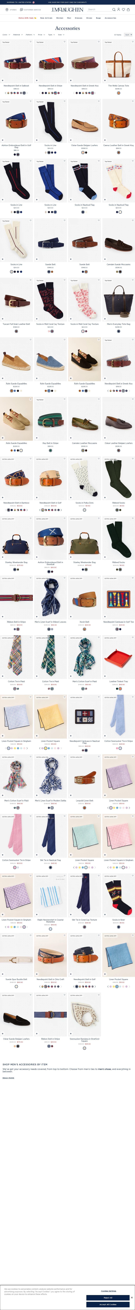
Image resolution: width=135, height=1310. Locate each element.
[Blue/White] (8, 748)
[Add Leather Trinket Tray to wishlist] (132, 637)
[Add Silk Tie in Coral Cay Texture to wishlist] (98, 875)
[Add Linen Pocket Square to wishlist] (64, 697)
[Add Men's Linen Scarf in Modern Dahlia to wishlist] (64, 756)
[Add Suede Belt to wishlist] (64, 220)
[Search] (113, 9)
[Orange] (120, 688)
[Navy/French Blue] (48, 152)
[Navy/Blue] (14, 629)
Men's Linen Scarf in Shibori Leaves (50, 622)
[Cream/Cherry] (45, 152)
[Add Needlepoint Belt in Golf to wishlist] (64, 458)
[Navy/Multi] (24, 93)
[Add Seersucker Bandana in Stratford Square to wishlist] (98, 995)
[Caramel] (11, 390)
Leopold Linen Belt (84, 801)
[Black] (86, 152)
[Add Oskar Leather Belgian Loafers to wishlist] (132, 399)
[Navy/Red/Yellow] (18, 629)
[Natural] (84, 807)
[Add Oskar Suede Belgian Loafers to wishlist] (98, 101)
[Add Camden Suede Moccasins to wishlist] (132, 220)
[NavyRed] (17, 93)
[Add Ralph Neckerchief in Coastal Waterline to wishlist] (64, 875)
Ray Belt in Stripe (50, 443)
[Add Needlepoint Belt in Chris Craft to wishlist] (64, 935)
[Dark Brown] (52, 271)
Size (60, 34)
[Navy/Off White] (21, 93)
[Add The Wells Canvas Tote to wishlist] (132, 41)
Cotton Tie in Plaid (16, 681)
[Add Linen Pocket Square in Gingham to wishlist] (30, 697)
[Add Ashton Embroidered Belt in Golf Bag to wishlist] (30, 101)
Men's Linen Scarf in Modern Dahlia (50, 801)
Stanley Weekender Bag (16, 562)
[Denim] (14, 390)
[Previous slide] (5, 93)
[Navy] (42, 93)
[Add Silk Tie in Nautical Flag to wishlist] (64, 816)
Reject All (108, 1298)
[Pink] (117, 748)
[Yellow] (14, 748)
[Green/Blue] (18, 688)
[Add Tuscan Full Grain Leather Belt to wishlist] (30, 280)
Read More (8, 1078)
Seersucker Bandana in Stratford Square (84, 1040)
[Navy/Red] (52, 152)
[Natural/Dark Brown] (118, 152)
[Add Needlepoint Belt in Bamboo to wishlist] (30, 458)
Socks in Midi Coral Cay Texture (50, 324)
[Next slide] (27, 93)
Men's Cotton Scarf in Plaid (85, 681)
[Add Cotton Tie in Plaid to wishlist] (30, 637)
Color (5, 34)
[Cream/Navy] (52, 629)
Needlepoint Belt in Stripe (50, 86)
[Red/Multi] (14, 688)
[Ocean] (18, 748)
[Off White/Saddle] (118, 93)
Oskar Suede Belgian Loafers (84, 145)
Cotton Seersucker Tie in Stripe (16, 860)
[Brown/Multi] (14, 93)
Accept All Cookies (108, 1304)
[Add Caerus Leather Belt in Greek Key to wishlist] (132, 101)
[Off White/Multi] (86, 212)
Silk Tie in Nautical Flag (50, 860)
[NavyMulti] (45, 93)
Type (50, 34)
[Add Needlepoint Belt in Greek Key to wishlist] (98, 41)
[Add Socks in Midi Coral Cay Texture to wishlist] (64, 280)
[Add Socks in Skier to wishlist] (132, 875)
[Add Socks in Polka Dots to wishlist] (98, 458)
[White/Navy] (84, 510)
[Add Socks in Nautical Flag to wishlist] (98, 161)
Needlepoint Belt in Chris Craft (50, 979)
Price (40, 34)
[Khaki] (8, 93)
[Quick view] (2, 80)
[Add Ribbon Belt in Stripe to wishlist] (30, 578)
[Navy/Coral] (52, 331)
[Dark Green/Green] (50, 450)
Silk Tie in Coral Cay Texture (84, 920)
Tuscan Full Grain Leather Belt (16, 324)
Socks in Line (50, 145)
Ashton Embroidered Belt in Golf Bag (16, 146)
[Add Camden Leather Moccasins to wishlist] (98, 399)
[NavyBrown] (11, 93)
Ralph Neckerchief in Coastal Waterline (50, 921)
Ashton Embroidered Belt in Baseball (50, 563)
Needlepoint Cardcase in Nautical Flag (85, 742)
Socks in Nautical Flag (84, 205)
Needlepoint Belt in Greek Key (84, 86)
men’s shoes (104, 1069)
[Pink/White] (24, 748)
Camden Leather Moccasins (84, 443)
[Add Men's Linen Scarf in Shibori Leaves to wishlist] (64, 578)
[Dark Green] (117, 271)
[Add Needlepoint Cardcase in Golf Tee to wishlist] (132, 578)
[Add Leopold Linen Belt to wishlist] (98, 756)
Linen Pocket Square (50, 741)
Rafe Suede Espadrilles (16, 384)
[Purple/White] (58, 748)
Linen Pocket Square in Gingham (16, 741)
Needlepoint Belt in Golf (50, 503)
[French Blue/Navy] (55, 152)
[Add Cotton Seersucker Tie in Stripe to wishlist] (132, 697)
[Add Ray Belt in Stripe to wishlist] (64, 399)
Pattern (29, 34)
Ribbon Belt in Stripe (16, 622)
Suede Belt (50, 264)
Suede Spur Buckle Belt (16, 979)
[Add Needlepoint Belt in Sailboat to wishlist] (30, 41)
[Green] (120, 510)
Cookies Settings (108, 1291)
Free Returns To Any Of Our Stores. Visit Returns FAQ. (68, 2)
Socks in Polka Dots (84, 503)
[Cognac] (84, 629)
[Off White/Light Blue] (84, 1048)
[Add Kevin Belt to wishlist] (98, 578)
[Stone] (21, 390)
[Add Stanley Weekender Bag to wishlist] (30, 518)
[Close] (132, 1297)
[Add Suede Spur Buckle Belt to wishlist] (30, 935)
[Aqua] (21, 748)
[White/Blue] (120, 748)
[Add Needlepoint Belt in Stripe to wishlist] (64, 41)
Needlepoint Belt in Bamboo (16, 503)
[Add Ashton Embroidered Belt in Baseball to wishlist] (64, 518)
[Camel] (83, 152)
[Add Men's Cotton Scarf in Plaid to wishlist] (98, 637)
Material (16, 34)
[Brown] (16, 331)
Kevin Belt (84, 622)
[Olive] (117, 510)
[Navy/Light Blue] (48, 629)
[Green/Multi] (83, 688)
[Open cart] (128, 9)
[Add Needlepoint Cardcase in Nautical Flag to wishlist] (98, 697)
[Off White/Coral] (48, 331)
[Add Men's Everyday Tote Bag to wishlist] (132, 280)
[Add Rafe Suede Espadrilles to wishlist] (30, 339)
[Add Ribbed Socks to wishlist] (132, 458)
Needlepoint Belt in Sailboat (16, 86)
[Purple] (11, 748)
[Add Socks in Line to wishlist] (64, 101)
